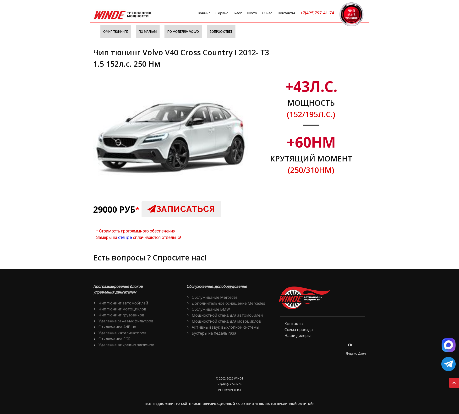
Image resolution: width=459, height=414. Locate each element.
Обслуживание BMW (211, 309)
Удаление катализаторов (122, 333)
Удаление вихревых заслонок (126, 345)
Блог (238, 13)
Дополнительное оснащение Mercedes (228, 303)
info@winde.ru (229, 390)
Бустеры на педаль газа (214, 333)
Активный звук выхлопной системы (225, 327)
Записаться (185, 209)
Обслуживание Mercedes (215, 297)
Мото (252, 13)
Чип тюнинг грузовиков (121, 315)
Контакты (286, 13)
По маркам (148, 31)
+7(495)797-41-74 (317, 13)
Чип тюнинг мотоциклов (122, 309)
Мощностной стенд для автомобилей (227, 315)
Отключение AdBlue (117, 327)
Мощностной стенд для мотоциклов (226, 321)
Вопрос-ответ (221, 31)
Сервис (221, 13)
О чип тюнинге (115, 31)
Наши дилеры (297, 335)
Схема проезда (298, 329)
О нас (267, 13)
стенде (125, 237)
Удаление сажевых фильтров (125, 321)
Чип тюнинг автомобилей (123, 303)
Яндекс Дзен (356, 353)
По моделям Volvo (183, 31)
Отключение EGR (114, 339)
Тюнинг (203, 13)
